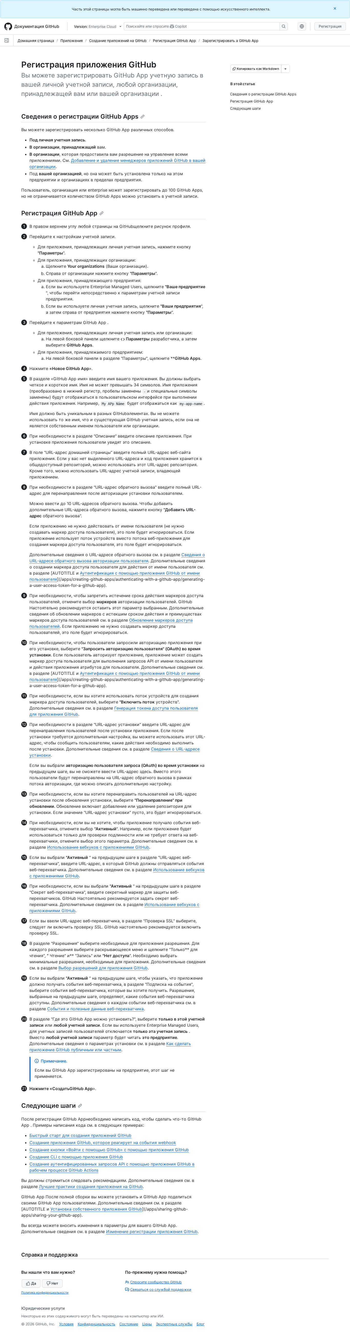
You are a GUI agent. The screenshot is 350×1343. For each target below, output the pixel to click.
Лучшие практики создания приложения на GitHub (91, 1186)
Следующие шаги (48, 1105)
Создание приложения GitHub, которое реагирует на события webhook (102, 1142)
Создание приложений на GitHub (118, 40)
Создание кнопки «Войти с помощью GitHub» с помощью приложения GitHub (109, 1149)
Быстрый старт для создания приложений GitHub (80, 1135)
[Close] (335, 8)
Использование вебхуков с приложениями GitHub (98, 847)
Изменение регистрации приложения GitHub (152, 1231)
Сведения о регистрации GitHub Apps (79, 116)
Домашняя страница (36, 40)
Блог (200, 1324)
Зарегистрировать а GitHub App (230, 40)
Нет (55, 1283)
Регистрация (330, 26)
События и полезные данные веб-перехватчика (95, 1008)
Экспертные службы (174, 1324)
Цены (147, 1324)
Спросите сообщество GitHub (156, 1282)
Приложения (71, 40)
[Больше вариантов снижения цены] (285, 69)
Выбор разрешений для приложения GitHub (103, 967)
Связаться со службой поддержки (160, 1289)
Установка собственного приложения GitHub (96, 1209)
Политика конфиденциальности (44, 1292)
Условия (66, 1324)
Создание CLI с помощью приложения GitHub (76, 1156)
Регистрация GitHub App (174, 40)
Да (33, 1283)
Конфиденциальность (96, 1324)
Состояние (128, 1324)
